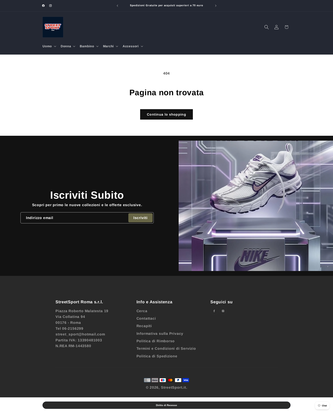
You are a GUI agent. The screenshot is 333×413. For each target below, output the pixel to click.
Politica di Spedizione (156, 356)
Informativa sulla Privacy (159, 333)
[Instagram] (223, 311)
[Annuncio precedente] (117, 5)
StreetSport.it (173, 387)
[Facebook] (214, 311)
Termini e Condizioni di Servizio (166, 348)
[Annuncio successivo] (216, 5)
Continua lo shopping (166, 114)
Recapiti (144, 326)
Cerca (141, 311)
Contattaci (146, 318)
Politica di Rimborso (155, 341)
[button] (49, 46)
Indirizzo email (39, 218)
